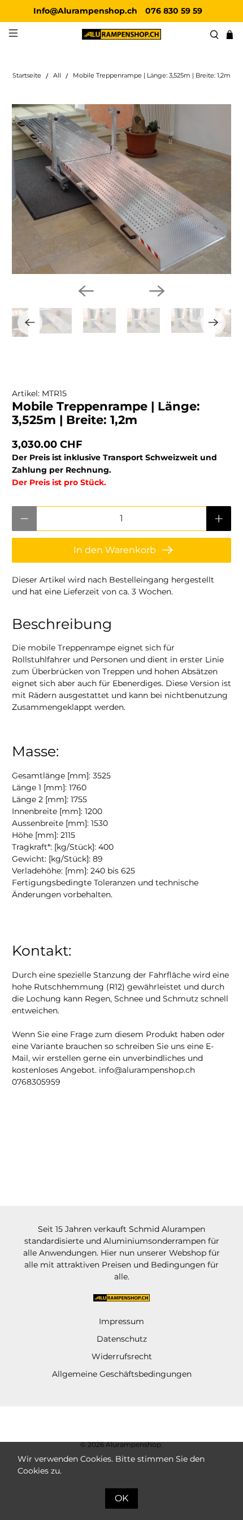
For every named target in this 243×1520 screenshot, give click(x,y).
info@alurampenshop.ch (147, 1070)
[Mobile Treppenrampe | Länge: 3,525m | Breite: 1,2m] (122, 189)
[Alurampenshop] (122, 34)
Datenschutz (122, 1339)
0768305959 (36, 1082)
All (57, 76)
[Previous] (85, 290)
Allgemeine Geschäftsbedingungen (122, 1374)
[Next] (157, 290)
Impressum (121, 1321)
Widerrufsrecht (122, 1356)
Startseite (26, 76)
